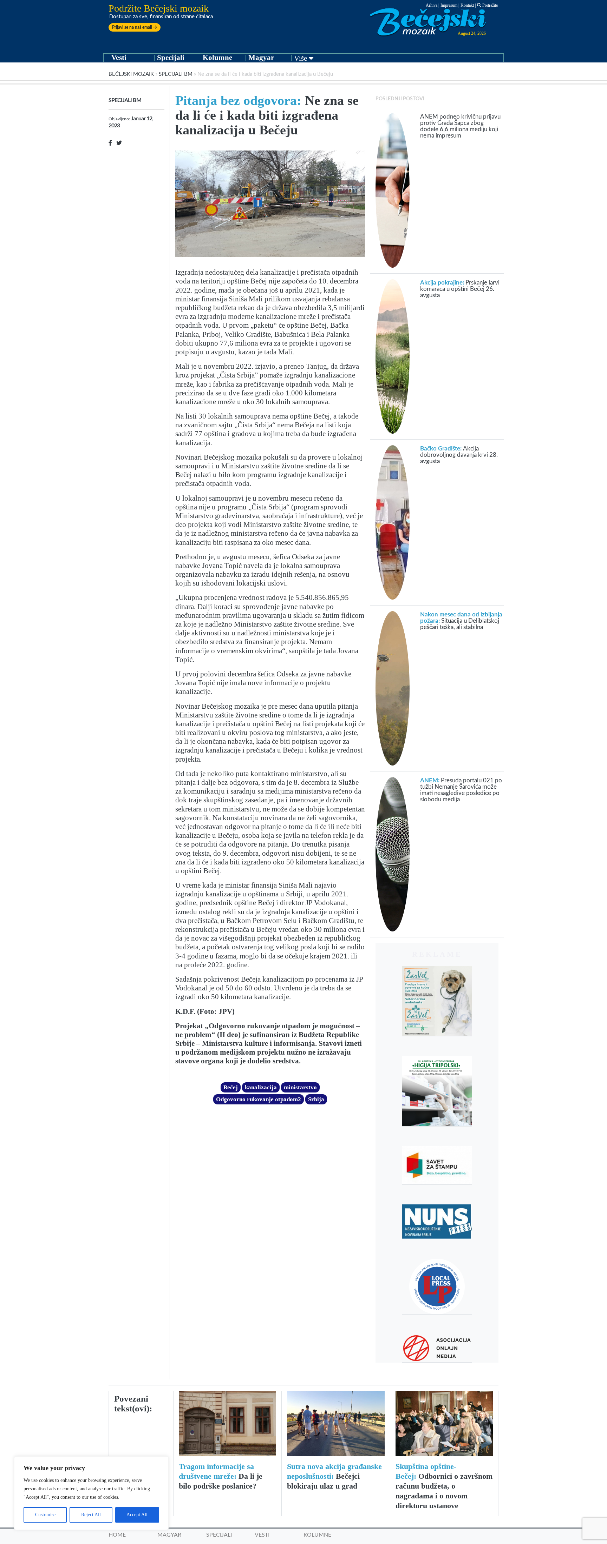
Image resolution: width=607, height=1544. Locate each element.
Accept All (137, 1514)
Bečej (230, 1087)
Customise (45, 1514)
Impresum (448, 5)
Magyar (261, 57)
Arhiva (431, 5)
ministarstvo (300, 1087)
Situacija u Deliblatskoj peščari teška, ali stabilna (461, 620)
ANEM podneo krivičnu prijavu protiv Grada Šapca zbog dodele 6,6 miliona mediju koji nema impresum (460, 126)
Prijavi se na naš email (132, 27)
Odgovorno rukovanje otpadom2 (258, 1099)
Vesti (118, 57)
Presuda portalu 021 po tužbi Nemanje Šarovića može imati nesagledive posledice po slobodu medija (461, 789)
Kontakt (467, 5)
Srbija (316, 1099)
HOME (117, 1535)
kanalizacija (261, 1087)
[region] (91, 1493)
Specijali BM (175, 74)
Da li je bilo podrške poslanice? (220, 1476)
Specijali (170, 57)
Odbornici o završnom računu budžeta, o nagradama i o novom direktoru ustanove (444, 1486)
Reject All (91, 1514)
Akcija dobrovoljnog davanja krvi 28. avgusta (459, 455)
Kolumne (217, 57)
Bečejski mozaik (131, 74)
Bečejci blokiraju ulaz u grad (334, 1476)
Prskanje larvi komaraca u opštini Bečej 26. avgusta (460, 289)
